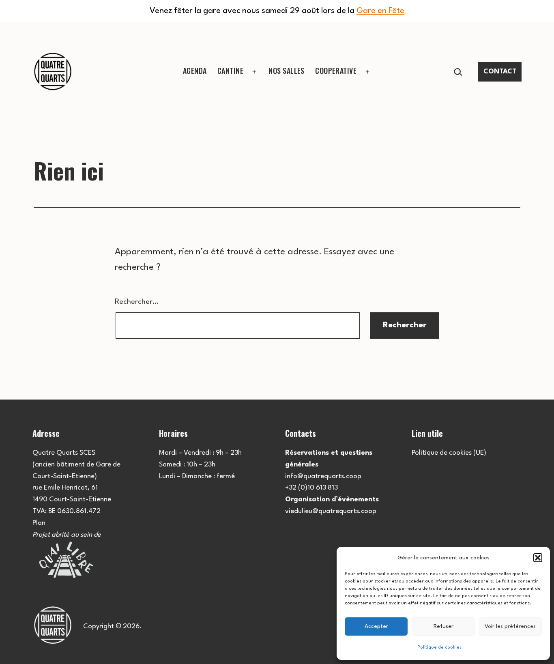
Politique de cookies (439, 647)
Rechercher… (137, 301)
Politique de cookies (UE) (449, 452)
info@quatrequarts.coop (323, 476)
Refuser (443, 626)
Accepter (376, 626)
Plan (38, 523)
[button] (538, 558)
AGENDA (195, 70)
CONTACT (499, 71)
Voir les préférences (510, 626)
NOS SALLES (286, 70)
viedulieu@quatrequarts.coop (330, 511)
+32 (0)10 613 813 (311, 487)
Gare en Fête (380, 11)
